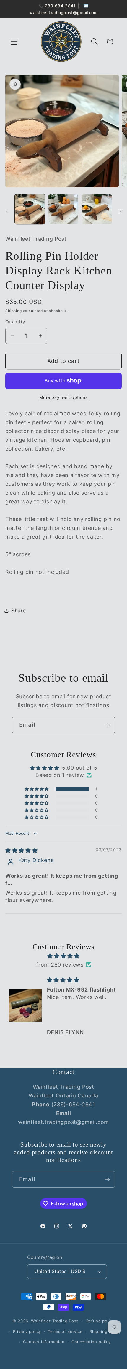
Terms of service (65, 1331)
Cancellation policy (91, 1341)
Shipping (13, 310)
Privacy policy (27, 1331)
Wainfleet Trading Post (54, 1321)
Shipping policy (105, 1331)
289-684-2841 (60, 5)
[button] (14, 41)
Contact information (44, 1341)
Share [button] (18, 610)
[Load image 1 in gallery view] (30, 209)
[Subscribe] (107, 725)
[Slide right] (120, 211)
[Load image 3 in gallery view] (97, 209)
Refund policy (100, 1321)
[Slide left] (6, 211)
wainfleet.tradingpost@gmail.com (63, 12)
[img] (21, 850)
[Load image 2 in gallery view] (63, 209)
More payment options (63, 397)
